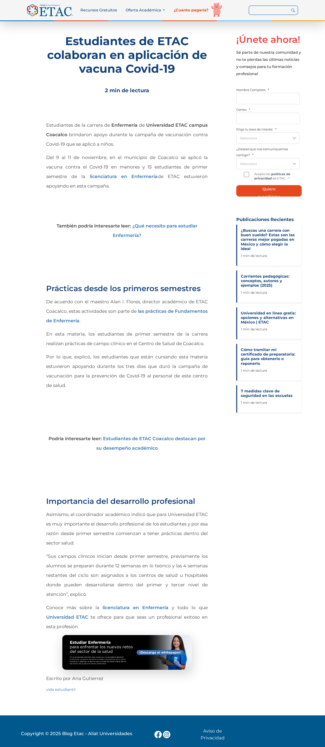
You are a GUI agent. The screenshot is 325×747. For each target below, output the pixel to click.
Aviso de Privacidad (213, 734)
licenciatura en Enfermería (124, 176)
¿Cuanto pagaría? (191, 10)
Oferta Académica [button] (144, 10)
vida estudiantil (60, 689)
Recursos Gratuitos (98, 10)
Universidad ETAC (67, 617)
